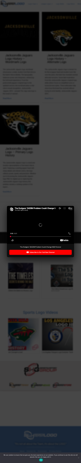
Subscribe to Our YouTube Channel (42, 252)
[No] (79, 458)
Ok (41, 460)
